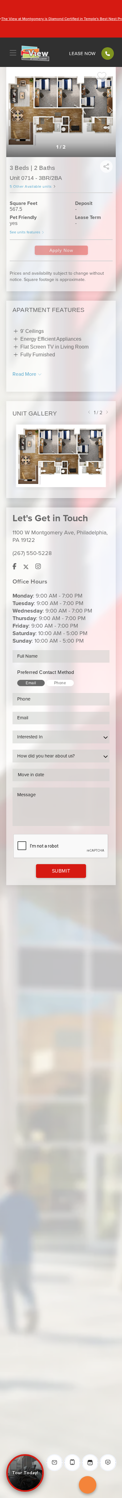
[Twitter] (26, 567)
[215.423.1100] (107, 53)
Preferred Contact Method (45, 672)
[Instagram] (38, 567)
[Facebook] (15, 567)
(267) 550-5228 (32, 553)
